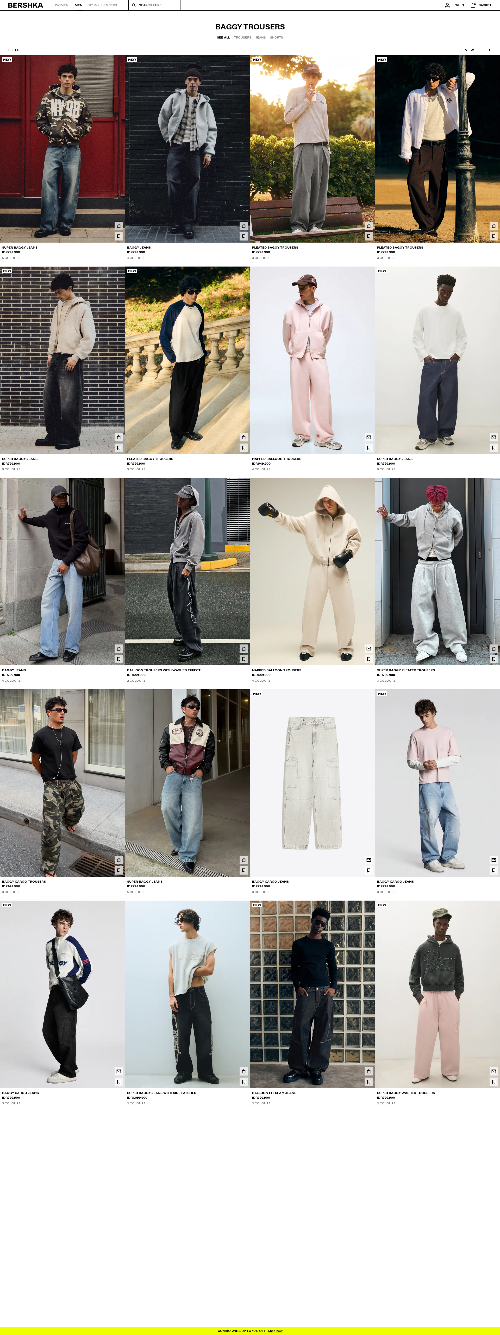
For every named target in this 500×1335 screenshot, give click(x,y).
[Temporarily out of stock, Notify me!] (369, 437)
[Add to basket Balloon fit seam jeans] (369, 1071)
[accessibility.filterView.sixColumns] (489, 50)
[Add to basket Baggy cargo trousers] (119, 860)
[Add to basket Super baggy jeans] (119, 226)
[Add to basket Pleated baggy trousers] (369, 226)
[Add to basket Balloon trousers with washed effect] (244, 648)
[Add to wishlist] (119, 236)
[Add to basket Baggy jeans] (244, 226)
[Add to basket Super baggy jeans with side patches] (244, 1071)
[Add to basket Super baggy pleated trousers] (494, 648)
